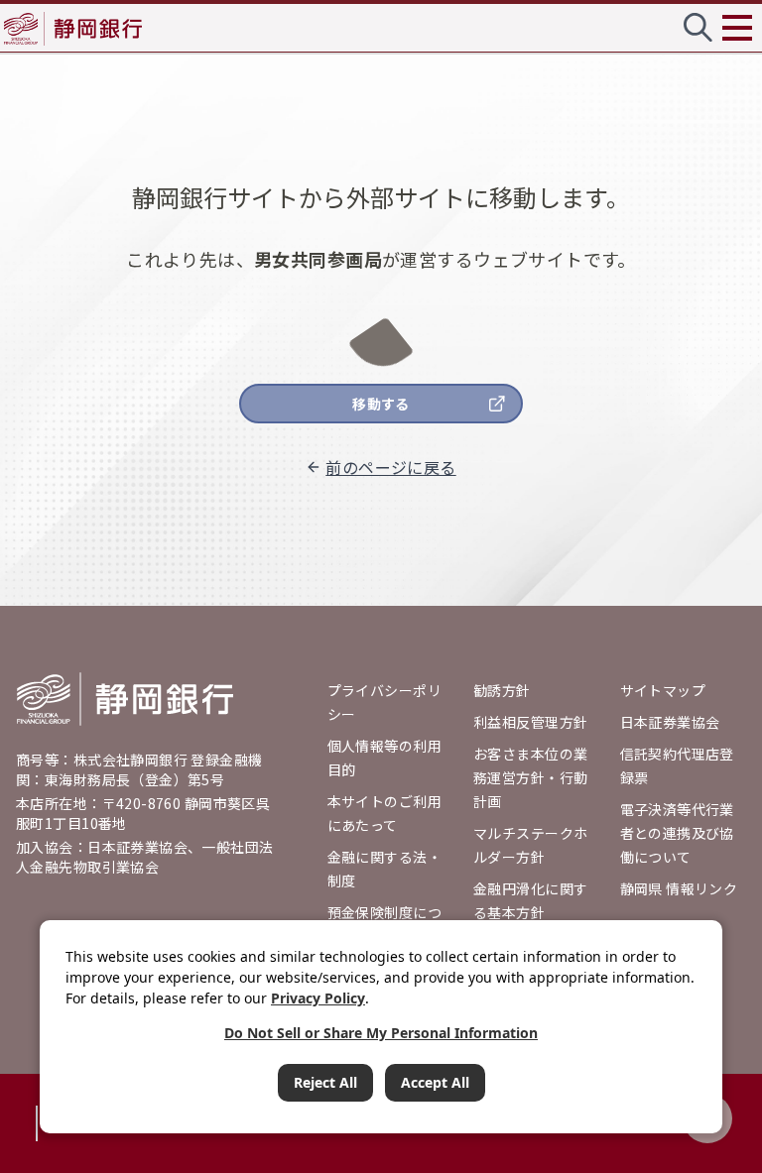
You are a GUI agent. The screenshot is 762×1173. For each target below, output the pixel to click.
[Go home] (125, 699)
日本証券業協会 (670, 722)
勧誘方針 (502, 690)
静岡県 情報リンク (679, 888)
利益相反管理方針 (530, 722)
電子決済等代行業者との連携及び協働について (677, 833)
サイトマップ (663, 690)
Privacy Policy (318, 998)
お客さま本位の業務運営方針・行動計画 (530, 777)
